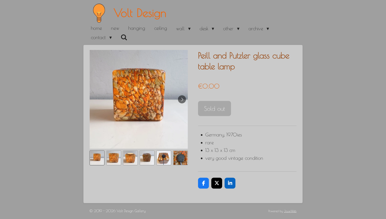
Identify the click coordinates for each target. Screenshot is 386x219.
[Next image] (182, 99)
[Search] (124, 37)
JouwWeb (290, 211)
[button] (97, 157)
